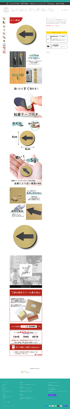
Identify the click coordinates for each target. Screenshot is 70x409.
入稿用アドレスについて (24, 10)
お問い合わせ (52, 10)
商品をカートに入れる (57, 32)
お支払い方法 (50, 9)
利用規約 (3, 394)
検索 (3, 386)
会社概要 (3, 398)
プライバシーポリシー (6, 393)
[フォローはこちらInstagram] (5, 402)
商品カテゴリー (32, 9)
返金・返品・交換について (6, 391)
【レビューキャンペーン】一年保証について (40, 10)
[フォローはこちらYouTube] (8, 402)
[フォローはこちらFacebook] (2, 402)
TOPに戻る (4, 384)
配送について (44, 9)
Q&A (30, 10)
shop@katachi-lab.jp (53, 389)
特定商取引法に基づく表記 (6, 396)
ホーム (13, 9)
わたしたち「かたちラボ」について (22, 9)
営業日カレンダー (14, 10)
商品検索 (38, 9)
